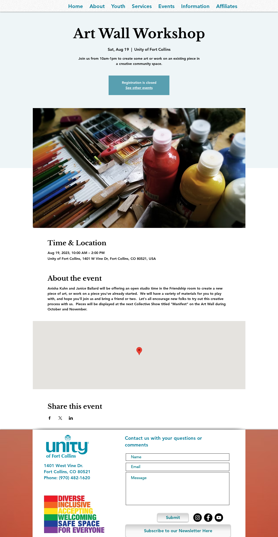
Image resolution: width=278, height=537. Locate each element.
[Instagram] (197, 517)
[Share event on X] (60, 418)
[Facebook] (208, 517)
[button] (97, 6)
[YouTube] (219, 517)
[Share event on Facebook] (50, 418)
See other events (139, 88)
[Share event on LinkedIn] (71, 418)
